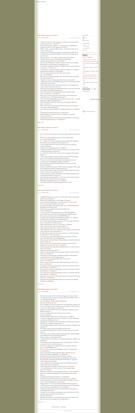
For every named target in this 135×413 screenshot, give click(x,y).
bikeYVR (53, 347)
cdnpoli (66, 158)
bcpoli (67, 216)
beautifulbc (60, 259)
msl (42, 102)
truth (45, 311)
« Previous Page (55, 407)
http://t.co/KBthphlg (48, 281)
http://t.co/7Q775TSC (54, 44)
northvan (75, 243)
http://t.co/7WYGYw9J (49, 68)
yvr (56, 107)
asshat (65, 168)
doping (44, 207)
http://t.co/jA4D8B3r (68, 316)
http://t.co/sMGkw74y (45, 264)
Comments (87, 40)
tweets (43, 37)
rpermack (64, 313)
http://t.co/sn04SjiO (51, 143)
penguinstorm (53, 207)
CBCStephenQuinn (69, 212)
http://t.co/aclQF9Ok (45, 347)
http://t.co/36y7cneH (71, 202)
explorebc (53, 269)
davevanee (66, 228)
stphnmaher (46, 359)
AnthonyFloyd (59, 59)
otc (76, 52)
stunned (77, 205)
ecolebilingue (67, 262)
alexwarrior (51, 59)
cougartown (57, 175)
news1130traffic (45, 93)
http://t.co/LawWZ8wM (46, 260)
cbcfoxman (52, 304)
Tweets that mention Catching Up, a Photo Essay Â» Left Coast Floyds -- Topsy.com (90, 76)
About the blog (86, 45)
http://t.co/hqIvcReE (45, 223)
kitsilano (45, 346)
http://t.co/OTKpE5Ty (53, 364)
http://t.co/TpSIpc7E (51, 271)
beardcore (51, 390)
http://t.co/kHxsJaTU (45, 226)
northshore (51, 240)
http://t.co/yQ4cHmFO (45, 116)
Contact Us (85, 50)
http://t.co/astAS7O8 (45, 248)
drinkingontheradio (57, 212)
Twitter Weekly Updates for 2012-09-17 (47, 35)
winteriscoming (66, 73)
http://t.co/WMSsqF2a (62, 354)
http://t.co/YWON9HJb (45, 75)
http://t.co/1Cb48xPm (45, 370)
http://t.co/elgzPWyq (45, 315)
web (54, 180)
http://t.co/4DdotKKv (69, 205)
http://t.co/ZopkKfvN (75, 109)
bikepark (61, 240)
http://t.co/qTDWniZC (48, 278)
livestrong (57, 344)
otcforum (72, 57)
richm (42, 119)
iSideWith (69, 224)
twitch (47, 50)
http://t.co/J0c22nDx (45, 202)
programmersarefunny (61, 47)
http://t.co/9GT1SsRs (45, 139)
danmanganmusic (64, 385)
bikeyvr (51, 78)
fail (49, 90)
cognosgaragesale (67, 105)
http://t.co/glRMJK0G (58, 119)
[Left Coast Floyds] (40, 1)
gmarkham (53, 102)
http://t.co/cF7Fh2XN (61, 180)
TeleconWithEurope (45, 165)
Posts (86, 37)
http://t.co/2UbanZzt (57, 228)
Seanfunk (48, 92)
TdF (60, 337)
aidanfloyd (47, 243)
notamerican (54, 226)
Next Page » (63, 407)
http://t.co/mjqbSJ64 (60, 245)
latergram (47, 112)
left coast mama (68, 411)
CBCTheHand (44, 361)
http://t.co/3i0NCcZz (45, 241)
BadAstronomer (57, 223)
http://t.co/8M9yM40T (45, 211)
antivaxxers (53, 238)
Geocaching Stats (86, 48)
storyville (71, 118)
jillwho (64, 226)
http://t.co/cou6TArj (45, 104)
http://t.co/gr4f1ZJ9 (48, 323)
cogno (49, 105)
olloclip (47, 180)
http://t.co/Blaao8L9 (63, 112)
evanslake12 (77, 134)
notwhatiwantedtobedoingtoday (48, 303)
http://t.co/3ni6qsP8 (70, 378)
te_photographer (45, 351)
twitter (48, 392)
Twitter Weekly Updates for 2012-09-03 (47, 190)
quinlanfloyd (56, 243)
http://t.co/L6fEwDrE (59, 61)
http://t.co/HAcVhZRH (71, 371)
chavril (69, 306)
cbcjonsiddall (64, 387)
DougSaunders (68, 102)
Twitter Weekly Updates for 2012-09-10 (47, 127)
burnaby (56, 112)
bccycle (45, 137)
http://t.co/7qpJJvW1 (69, 366)
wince (47, 235)
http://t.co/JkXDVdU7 (51, 267)
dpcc (66, 328)
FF (41, 349)
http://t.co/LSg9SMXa (63, 377)
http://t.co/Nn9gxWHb (57, 71)
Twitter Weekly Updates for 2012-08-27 (47, 289)
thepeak (43, 146)
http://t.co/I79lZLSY (61, 148)
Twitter (47, 37)
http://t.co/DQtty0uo (45, 238)
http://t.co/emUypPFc (59, 382)
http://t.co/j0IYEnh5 (54, 93)
